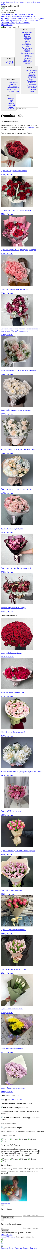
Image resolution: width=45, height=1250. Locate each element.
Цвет (10, 101)
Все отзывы (5, 1203)
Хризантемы (27, 62)
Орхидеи (27, 51)
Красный (11, 98)
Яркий (11, 107)
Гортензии (27, 38)
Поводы (31, 79)
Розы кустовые (27, 48)
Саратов (13, 18)
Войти (3, 4)
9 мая (32, 91)
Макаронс (13, 84)
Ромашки (27, 50)
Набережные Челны (20, 16)
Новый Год (31, 82)
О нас (3, 2)
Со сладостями (13, 82)
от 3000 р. (10, 63)
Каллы (27, 41)
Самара (4, 14)
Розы (27, 46)
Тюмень (20, 18)
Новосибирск (6, 16)
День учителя (31, 88)
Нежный (11, 108)
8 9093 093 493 (6, 25)
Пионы (27, 55)
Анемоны (27, 34)
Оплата (16, 2)
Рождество (32, 84)
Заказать (5, 1230)
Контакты (36, 2)
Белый (11, 100)
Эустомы (27, 60)
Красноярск (9, 21)
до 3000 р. (10, 62)
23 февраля (32, 89)
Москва (10, 14)
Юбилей (31, 74)
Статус (29, 2)
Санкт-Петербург (20, 14)
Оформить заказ (7, 1218)
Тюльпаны (27, 58)
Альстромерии (27, 33)
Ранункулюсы (27, 44)
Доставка (9, 2)
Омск (27, 23)
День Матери (31, 81)
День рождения (31, 70)
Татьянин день (32, 86)
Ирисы (27, 39)
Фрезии (27, 63)
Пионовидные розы (27, 53)
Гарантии (18, 1248)
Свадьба (32, 72)
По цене (9, 61)
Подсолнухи (27, 56)
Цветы (27, 46)
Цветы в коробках (13, 89)
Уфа (2, 21)
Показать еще (16, 1099)
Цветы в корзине (13, 88)
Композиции (12, 85)
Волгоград (32, 16)
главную (30, 127)
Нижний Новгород (8, 23)
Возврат (23, 2)
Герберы (27, 36)
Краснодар (5, 18)
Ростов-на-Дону (37, 18)
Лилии (27, 43)
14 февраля (32, 77)
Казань (30, 14)
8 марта (31, 79)
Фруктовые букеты (12, 91)
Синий (11, 102)
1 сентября (32, 76)
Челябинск (20, 23)
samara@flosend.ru (8, 1237)
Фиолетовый (10, 105)
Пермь (16, 21)
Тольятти (27, 18)
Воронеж (23, 21)
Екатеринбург (32, 21)
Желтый (11, 103)
